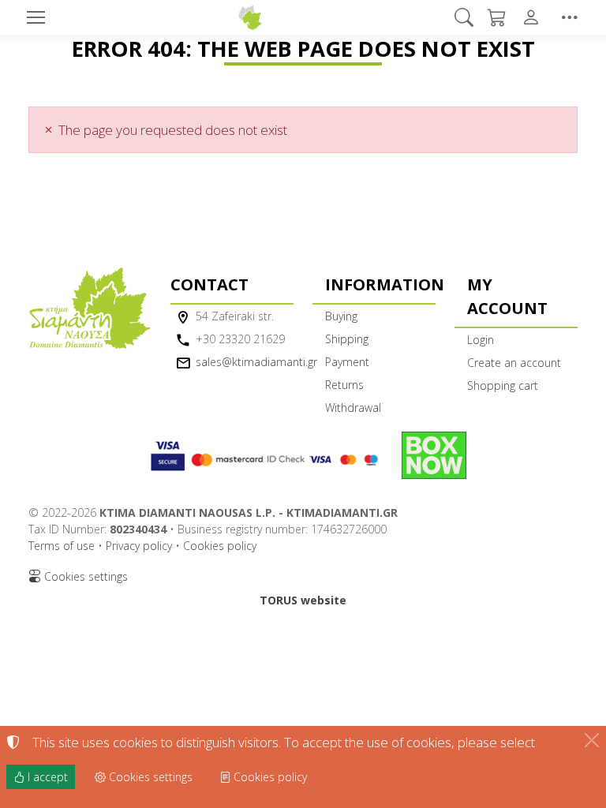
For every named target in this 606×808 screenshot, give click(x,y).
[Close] (592, 740)
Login (480, 339)
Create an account (514, 362)
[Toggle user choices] (534, 17)
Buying (341, 316)
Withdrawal (353, 407)
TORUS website (303, 600)
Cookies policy (219, 545)
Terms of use (61, 545)
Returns (344, 384)
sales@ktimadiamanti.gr (256, 361)
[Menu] (35, 17)
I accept (46, 776)
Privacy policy (139, 545)
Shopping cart (502, 385)
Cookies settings (84, 576)
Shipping (346, 338)
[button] (464, 17)
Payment (347, 361)
